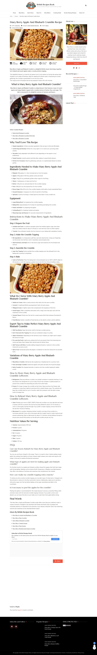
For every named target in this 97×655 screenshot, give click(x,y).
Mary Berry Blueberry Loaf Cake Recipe (52, 636)
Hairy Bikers (47, 12)
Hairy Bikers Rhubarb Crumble (21, 520)
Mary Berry (21, 12)
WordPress (74, 652)
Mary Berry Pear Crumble (20, 518)
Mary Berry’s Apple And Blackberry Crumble (25, 515)
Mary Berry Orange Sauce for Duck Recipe (53, 628)
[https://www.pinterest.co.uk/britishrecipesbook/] (16, 627)
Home (14, 12)
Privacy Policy (81, 652)
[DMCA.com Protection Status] (67, 625)
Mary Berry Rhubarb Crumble (21, 138)
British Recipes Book (45, 4)
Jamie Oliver (30, 12)
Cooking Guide (57, 12)
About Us (39, 12)
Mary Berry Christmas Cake (79, 96)
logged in (19, 610)
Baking (21, 28)
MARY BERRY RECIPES (33, 25)
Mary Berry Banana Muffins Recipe (52, 644)
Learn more (76, 63)
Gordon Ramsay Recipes (70, 12)
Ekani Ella (17, 25)
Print (58, 561)
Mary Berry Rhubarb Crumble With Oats (24, 136)
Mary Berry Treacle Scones (20, 523)
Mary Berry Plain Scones (19, 526)
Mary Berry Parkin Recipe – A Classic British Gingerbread (80, 87)
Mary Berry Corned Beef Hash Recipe (79, 80)
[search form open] (86, 5)
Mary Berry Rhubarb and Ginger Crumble (24, 529)
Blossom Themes (61, 652)
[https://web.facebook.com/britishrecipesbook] (12, 627)
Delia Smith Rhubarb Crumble (21, 133)
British (47, 25)
